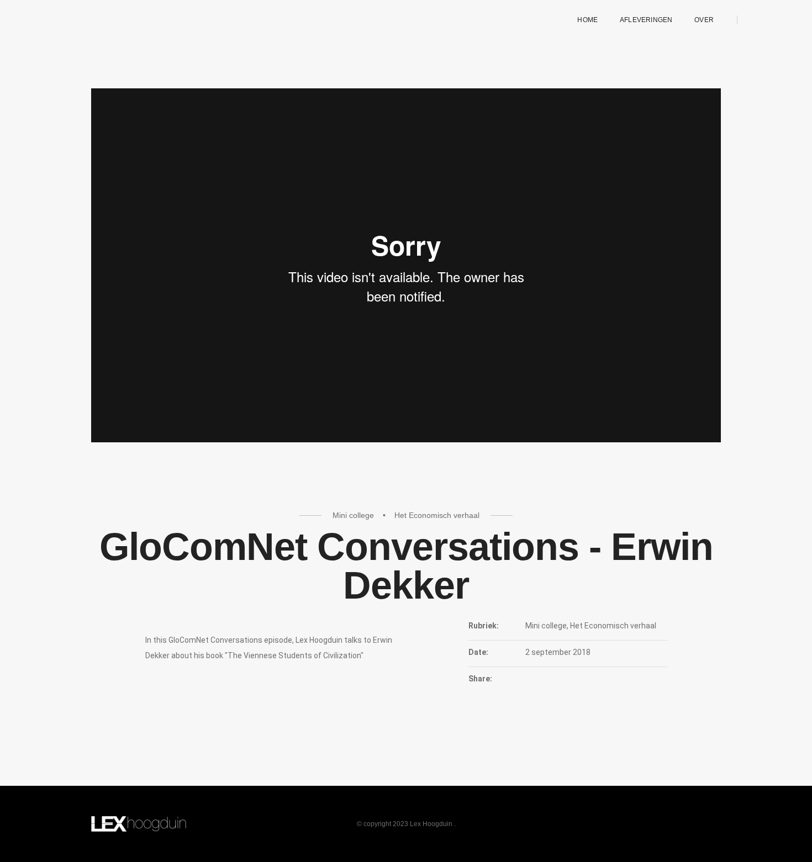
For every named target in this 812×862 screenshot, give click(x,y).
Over (704, 20)
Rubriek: (483, 625)
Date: (478, 652)
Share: (480, 678)
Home (587, 20)
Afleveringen (646, 20)
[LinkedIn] (755, 19)
